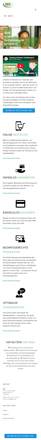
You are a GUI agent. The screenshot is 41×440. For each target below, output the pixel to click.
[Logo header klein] (8, 3)
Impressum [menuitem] (6, 414)
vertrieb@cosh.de (11, 399)
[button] (20, 158)
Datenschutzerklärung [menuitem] (8, 418)
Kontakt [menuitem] (5, 410)
